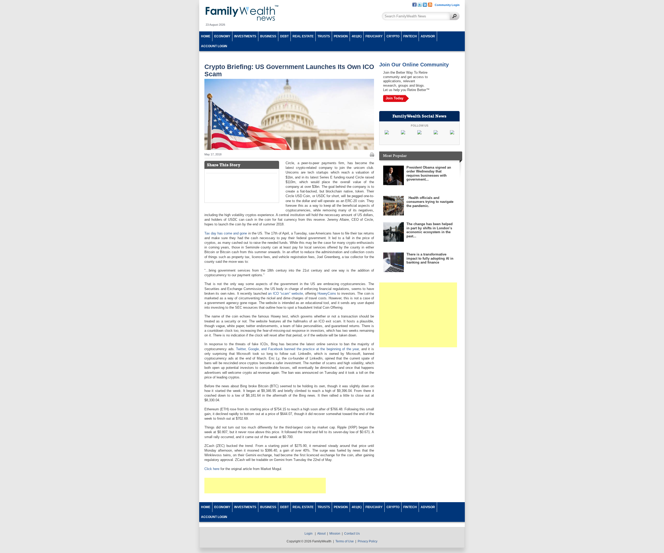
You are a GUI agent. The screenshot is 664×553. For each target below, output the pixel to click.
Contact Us (352, 533)
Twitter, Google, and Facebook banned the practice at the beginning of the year (297, 349)
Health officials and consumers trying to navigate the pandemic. (429, 202)
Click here (211, 469)
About (321, 533)
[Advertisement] (265, 485)
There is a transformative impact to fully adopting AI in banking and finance (429, 258)
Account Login (214, 46)
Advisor (428, 36)
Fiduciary (374, 36)
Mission (334, 533)
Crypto (392, 36)
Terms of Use (344, 541)
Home (205, 36)
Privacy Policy (367, 541)
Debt (284, 36)
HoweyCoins (326, 293)
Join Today (394, 98)
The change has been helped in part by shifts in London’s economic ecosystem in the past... (429, 230)
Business (268, 36)
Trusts (323, 36)
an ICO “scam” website (285, 293)
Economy (222, 36)
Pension (341, 36)
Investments (245, 36)
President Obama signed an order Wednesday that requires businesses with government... (428, 173)
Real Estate (303, 36)
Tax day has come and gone (225, 233)
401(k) (357, 36)
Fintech (410, 36)
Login (309, 533)
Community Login (447, 4)
